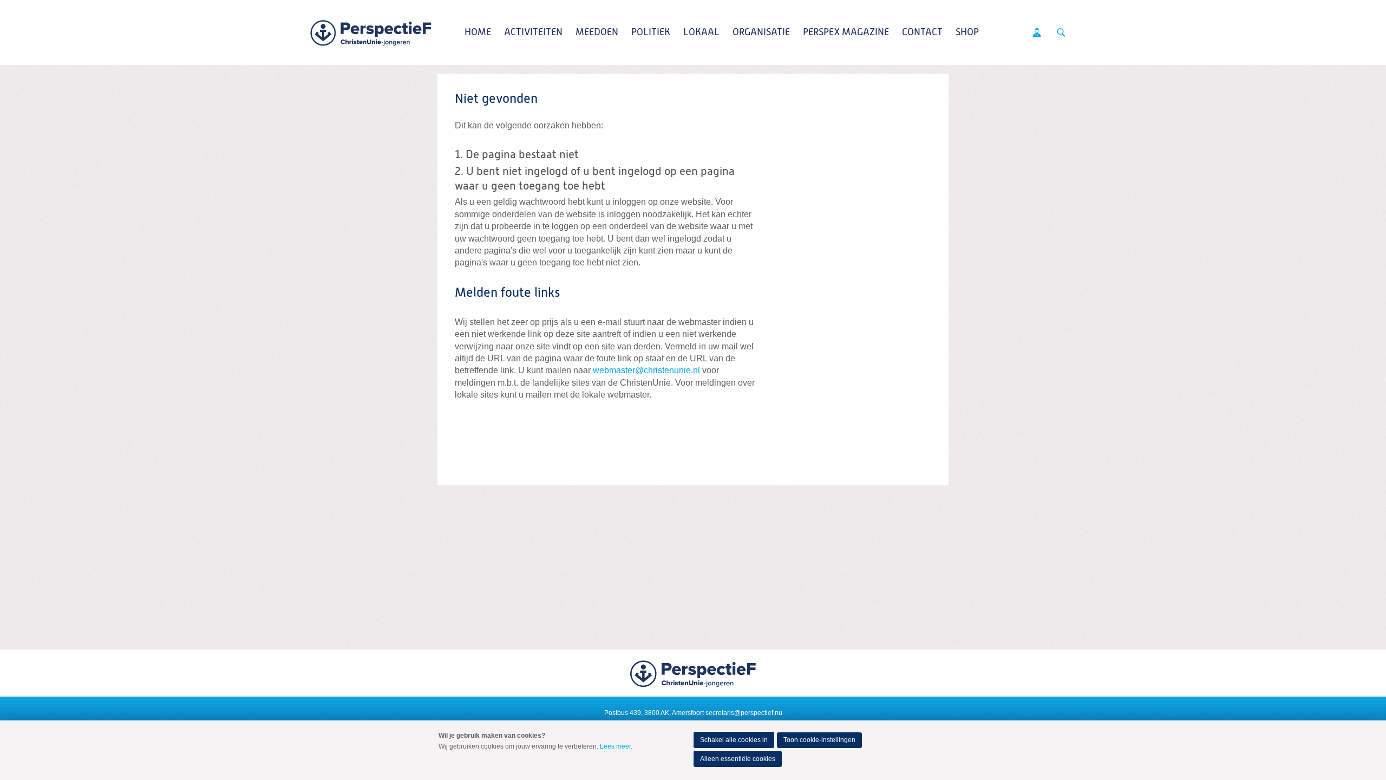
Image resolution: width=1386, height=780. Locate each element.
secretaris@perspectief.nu (743, 713)
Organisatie (761, 32)
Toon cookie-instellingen (819, 740)
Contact (922, 32)
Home (478, 32)
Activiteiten (533, 32)
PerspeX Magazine (846, 32)
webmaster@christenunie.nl (646, 370)
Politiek (650, 32)
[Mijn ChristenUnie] (1036, 32)
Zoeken (1061, 32)
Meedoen (597, 32)
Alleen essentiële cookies (737, 759)
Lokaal (701, 32)
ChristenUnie (371, 32)
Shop (967, 32)
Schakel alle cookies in (734, 740)
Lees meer (615, 746)
